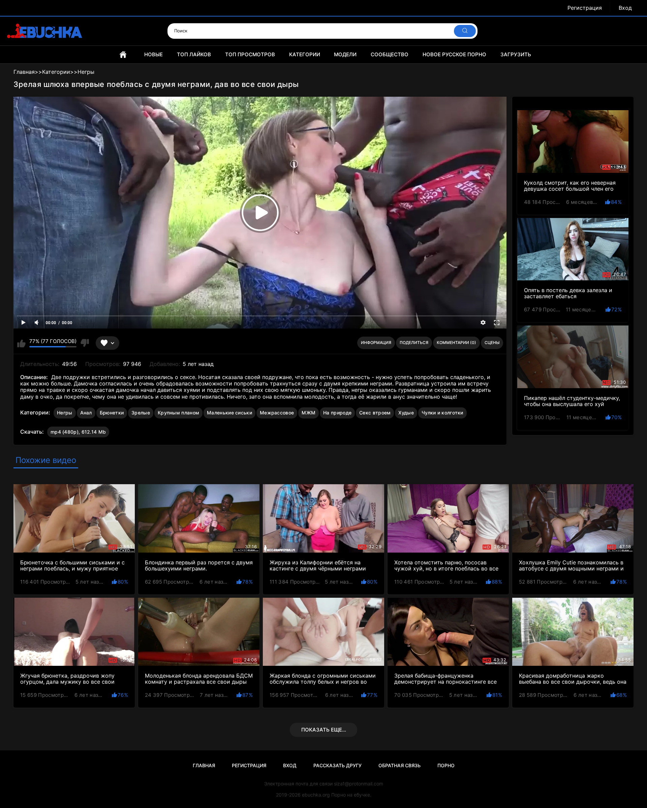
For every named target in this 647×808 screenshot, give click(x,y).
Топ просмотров (250, 54)
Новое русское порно (454, 54)
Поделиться (414, 342)
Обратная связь (399, 765)
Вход (625, 8)
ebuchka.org (316, 795)
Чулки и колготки (442, 412)
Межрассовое (277, 412)
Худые (406, 412)
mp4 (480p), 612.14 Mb (78, 432)
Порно (446, 765)
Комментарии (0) (456, 342)
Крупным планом (178, 412)
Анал (86, 412)
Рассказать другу (337, 765)
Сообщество (389, 54)
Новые (153, 54)
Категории (304, 54)
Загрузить (515, 54)
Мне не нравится (84, 343)
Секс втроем (375, 412)
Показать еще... (323, 729)
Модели (345, 54)
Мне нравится (21, 343)
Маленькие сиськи (229, 412)
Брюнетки (112, 412)
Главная (123, 54)
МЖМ (308, 412)
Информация (376, 342)
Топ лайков (194, 54)
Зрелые (140, 412)
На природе (337, 412)
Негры (64, 412)
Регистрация (584, 8)
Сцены (492, 342)
